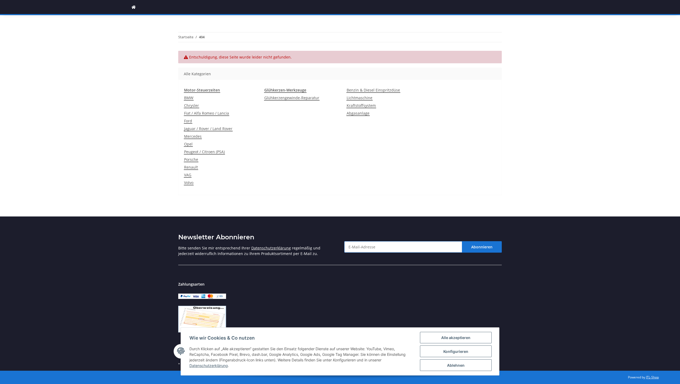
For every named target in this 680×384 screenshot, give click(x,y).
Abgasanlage (358, 113)
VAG (187, 174)
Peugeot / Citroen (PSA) (204, 151)
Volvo (188, 182)
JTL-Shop (652, 377)
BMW (188, 97)
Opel (188, 144)
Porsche (191, 159)
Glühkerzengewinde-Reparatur (291, 97)
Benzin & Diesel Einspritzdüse (373, 90)
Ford (188, 120)
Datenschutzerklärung (271, 248)
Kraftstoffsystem (361, 105)
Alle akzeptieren (455, 337)
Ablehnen (456, 365)
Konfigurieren (455, 351)
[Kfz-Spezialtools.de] (133, 7)
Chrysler (191, 105)
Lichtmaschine (359, 97)
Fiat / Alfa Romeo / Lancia (206, 113)
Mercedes (193, 136)
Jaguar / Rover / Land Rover (208, 128)
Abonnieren (481, 246)
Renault (191, 167)
